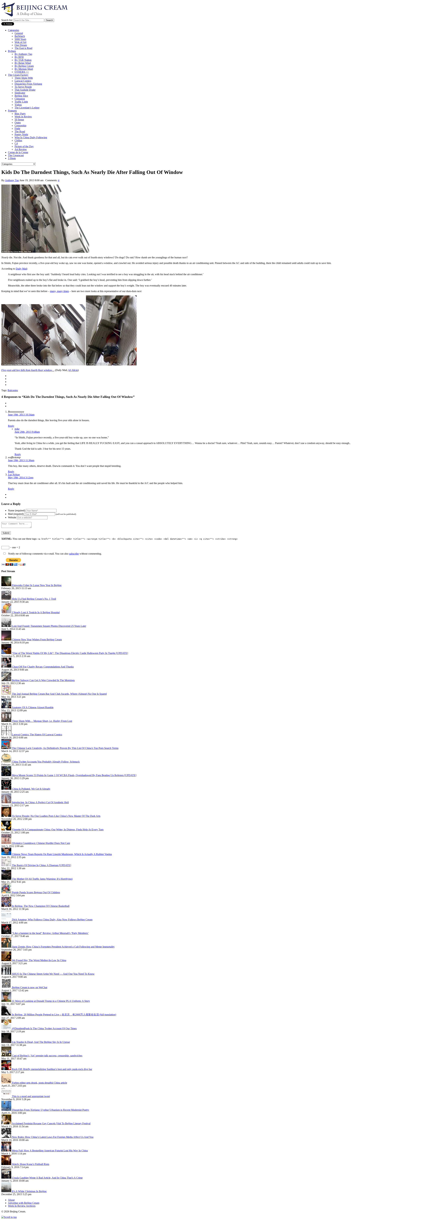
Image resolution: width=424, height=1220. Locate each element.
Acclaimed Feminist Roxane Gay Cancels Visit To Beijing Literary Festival (51, 1123)
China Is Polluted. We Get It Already (31, 788)
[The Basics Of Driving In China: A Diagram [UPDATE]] (6, 865)
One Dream (21, 45)
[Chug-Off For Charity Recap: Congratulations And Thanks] (6, 666)
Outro (18, 122)
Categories (13, 30)
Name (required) (16, 510)
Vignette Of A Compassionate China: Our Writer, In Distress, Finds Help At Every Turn (58, 829)
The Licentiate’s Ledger (27, 107)
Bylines (12, 51)
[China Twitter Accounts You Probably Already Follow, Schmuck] (6, 761)
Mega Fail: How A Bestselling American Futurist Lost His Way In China (50, 1150)
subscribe (74, 553)
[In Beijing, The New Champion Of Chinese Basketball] (6, 906)
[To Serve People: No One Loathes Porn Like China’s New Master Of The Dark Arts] (6, 816)
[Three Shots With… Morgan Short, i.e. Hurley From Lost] (6, 721)
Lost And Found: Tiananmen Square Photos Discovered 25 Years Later (49, 626)
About (11, 1199)
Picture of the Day (24, 146)
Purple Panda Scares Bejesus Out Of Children (36, 892)
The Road (20, 131)
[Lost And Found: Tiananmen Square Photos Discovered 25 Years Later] (6, 626)
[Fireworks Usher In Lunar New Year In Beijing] (6, 585)
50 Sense (19, 119)
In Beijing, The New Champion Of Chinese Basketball (40, 906)
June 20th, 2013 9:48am (27, 431)
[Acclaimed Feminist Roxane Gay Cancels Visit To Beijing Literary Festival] (6, 1123)
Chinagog (20, 98)
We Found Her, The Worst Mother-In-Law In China (39, 960)
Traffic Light (21, 101)
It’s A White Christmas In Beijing (29, 1191)
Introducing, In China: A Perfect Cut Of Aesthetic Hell (40, 802)
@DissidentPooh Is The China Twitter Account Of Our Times (44, 1028)
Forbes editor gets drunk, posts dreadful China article (39, 1082)
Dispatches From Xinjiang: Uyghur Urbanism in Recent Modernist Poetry (50, 1109)
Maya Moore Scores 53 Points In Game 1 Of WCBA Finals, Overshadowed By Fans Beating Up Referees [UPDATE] (74, 775)
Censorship (20, 125)
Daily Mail (21, 268)
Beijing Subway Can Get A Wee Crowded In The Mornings (43, 680)
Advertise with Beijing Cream (23, 1202)
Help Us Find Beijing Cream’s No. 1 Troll (34, 598)
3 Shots (12, 158)
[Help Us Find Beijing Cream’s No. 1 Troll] (6, 598)
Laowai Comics (23, 80)
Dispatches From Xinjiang (28, 83)
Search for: (7, 20)
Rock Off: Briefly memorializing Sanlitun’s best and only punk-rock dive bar (52, 1069)
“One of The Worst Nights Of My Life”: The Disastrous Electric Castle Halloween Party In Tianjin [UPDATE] (70, 653)
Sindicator (20, 92)
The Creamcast (16, 155)
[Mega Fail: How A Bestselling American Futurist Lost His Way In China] (6, 1150)
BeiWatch (20, 36)
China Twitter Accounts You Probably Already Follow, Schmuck (46, 761)
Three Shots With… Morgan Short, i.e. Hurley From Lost (42, 721)
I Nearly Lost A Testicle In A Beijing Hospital (36, 612)
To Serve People (23, 86)
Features (12, 110)
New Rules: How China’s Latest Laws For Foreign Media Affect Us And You (52, 1137)
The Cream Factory (18, 74)
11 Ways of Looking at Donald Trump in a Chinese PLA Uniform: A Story (51, 1001)
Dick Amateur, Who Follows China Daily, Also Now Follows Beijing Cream (52, 919)
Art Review (21, 149)
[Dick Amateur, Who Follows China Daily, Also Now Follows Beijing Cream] (6, 919)
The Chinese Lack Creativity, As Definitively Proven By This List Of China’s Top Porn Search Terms (65, 748)
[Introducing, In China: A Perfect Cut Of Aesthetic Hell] (6, 802)
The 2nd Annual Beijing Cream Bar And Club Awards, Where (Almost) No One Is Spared (59, 693)
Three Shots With (24, 77)
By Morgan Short (24, 69)
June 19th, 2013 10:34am (21, 414)
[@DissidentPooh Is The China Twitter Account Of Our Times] (6, 1028)
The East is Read (23, 48)
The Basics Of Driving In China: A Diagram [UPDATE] (41, 865)
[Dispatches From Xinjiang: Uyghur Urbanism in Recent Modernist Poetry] (6, 1109)
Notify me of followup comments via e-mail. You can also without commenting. (54, 553)
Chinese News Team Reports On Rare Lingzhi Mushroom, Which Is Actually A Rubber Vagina (62, 854)
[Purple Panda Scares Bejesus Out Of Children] (6, 892)
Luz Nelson (14, 474)
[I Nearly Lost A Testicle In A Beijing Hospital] (6, 612)
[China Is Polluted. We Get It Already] (6, 788)
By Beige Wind (23, 63)
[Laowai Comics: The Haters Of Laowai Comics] (6, 734)
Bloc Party (20, 113)
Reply (11, 425)
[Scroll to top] (9, 1217)
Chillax (18, 140)
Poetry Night (21, 134)
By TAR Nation (23, 60)
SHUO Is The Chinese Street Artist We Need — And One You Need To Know (53, 973)
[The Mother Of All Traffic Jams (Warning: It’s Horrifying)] (6, 878)
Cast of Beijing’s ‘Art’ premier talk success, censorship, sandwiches (47, 1055)
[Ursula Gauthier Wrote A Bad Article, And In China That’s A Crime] (6, 1177)
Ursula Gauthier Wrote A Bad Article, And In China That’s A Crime (47, 1177)
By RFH (19, 57)
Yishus (18, 104)
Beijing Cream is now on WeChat (29, 987)
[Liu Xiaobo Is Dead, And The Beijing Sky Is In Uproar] (6, 1042)
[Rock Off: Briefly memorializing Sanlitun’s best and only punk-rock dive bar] (6, 1069)
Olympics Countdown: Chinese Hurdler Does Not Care (41, 843)
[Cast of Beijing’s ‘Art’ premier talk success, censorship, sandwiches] (6, 1055)
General (19, 33)
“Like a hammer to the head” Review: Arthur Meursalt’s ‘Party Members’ (50, 933)
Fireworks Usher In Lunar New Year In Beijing (36, 585)
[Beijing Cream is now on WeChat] (6, 987)
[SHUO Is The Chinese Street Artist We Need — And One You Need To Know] (6, 973)
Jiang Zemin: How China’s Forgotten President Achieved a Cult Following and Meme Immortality (63, 946)
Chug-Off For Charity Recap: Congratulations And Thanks (43, 666)
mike (17, 428)
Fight (17, 128)
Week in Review (23, 116)
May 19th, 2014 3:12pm (20, 477)
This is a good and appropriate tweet (31, 1096)
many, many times (59, 291)
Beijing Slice (21, 95)
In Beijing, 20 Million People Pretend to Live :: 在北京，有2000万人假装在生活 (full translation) (64, 1014)
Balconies (13, 390)
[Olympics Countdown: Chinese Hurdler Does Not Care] (6, 843)
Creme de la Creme (18, 152)
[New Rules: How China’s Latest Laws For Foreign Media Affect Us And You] (6, 1137)
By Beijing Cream (24, 66)
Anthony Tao (12, 180)
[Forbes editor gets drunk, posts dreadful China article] (6, 1082)
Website (12, 517)
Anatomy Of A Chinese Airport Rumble (32, 707)
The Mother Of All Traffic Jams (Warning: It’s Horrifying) (42, 878)
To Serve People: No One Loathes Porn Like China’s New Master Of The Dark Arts (56, 816)
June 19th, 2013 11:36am (21, 460)
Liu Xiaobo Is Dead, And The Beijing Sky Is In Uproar (41, 1042)
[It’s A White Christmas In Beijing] (6, 1191)
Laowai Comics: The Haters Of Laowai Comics (37, 734)
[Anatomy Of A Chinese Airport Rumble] (6, 707)
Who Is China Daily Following (31, 137)
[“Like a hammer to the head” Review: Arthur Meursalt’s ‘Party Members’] (6, 933)
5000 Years (20, 39)
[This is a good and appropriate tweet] (6, 1096)
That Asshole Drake (25, 89)
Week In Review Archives (21, 1205)
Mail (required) (16, 514)
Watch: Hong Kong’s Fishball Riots (30, 1164)
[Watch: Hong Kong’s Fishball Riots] (6, 1164)
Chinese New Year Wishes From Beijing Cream (37, 639)
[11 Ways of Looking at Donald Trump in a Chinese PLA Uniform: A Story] (6, 1001)
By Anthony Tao (23, 54)
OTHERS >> (22, 71)
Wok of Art (20, 42)
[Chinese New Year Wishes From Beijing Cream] (6, 639)
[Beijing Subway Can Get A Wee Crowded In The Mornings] (6, 680)
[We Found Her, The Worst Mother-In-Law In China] (6, 960)
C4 (16, 143)
